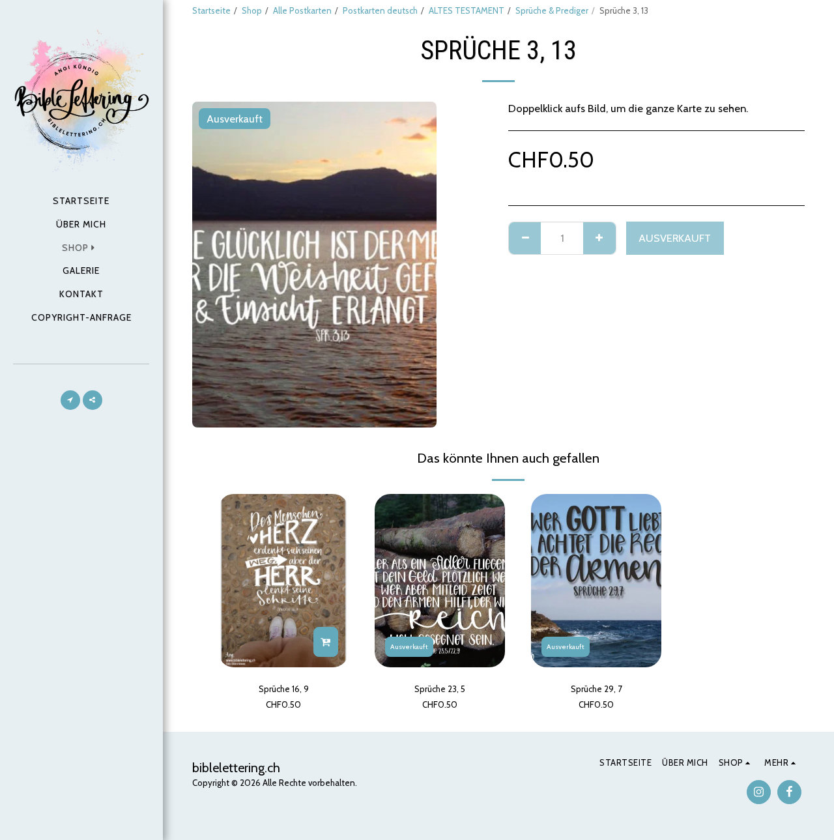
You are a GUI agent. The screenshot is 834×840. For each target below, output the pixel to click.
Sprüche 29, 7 (596, 689)
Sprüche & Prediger (551, 10)
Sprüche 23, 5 (439, 689)
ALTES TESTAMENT (466, 10)
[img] (283, 581)
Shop (252, 10)
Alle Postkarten (302, 10)
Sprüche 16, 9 (284, 689)
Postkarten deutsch (380, 10)
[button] (70, 400)
